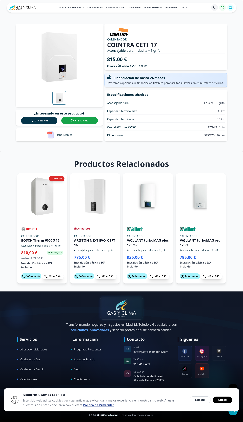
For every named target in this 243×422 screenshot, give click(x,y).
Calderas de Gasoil (115, 7)
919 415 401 (55, 276)
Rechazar (200, 399)
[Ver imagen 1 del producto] (59, 97)
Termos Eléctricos (153, 7)
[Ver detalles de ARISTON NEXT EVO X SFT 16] (95, 196)
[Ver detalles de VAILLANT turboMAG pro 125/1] (201, 196)
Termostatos (171, 7)
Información (33, 276)
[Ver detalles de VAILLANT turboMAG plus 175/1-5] (148, 196)
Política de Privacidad (98, 405)
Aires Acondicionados (70, 7)
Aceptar (222, 399)
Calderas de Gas (95, 7)
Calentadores (135, 7)
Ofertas (184, 7)
